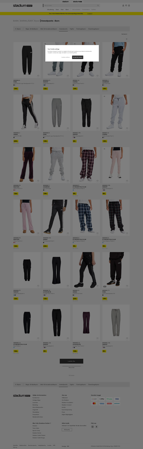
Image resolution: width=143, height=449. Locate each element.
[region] (72, 53)
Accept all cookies (77, 57)
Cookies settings (65, 57)
